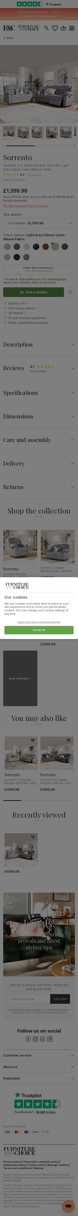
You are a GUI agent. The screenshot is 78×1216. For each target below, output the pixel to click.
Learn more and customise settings (39, 622)
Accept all (39, 629)
